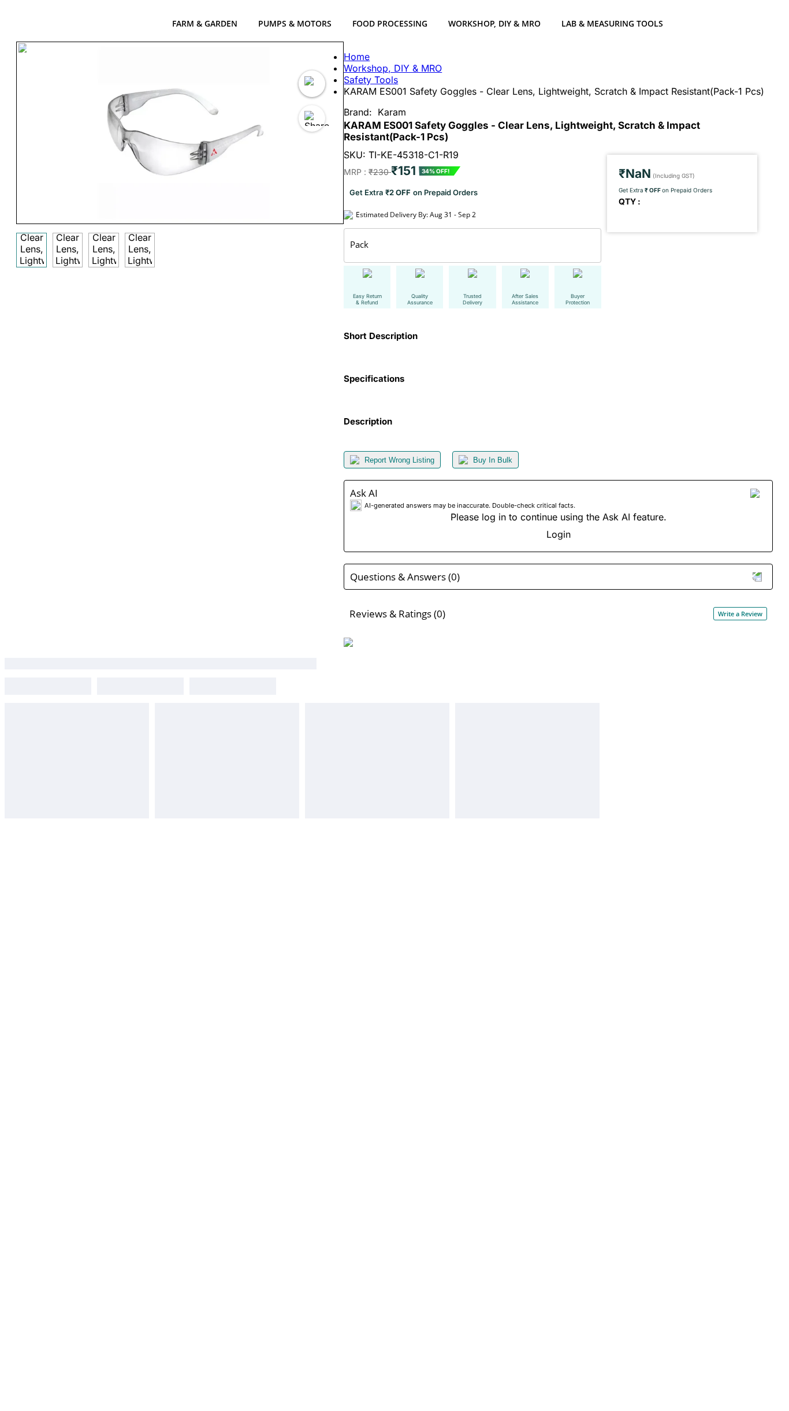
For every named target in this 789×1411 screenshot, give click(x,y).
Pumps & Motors (295, 23)
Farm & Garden (204, 23)
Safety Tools (371, 79)
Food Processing (389, 23)
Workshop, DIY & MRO (494, 23)
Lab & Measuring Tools (612, 23)
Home (357, 56)
